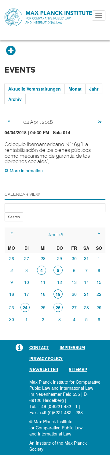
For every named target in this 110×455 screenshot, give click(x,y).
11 (43, 282)
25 (43, 307)
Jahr (93, 89)
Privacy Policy (46, 358)
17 (26, 294)
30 (74, 258)
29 (59, 258)
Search (14, 216)
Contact (39, 347)
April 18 (55, 234)
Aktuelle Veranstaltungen (34, 89)
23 (11, 307)
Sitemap (78, 369)
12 (59, 282)
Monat (75, 89)
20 (74, 294)
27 (26, 258)
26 (11, 258)
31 (86, 258)
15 (99, 282)
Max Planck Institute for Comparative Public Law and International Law (48, 18)
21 (86, 294)
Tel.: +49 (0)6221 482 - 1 (53, 406)
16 (11, 294)
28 (43, 258)
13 (74, 282)
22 (99, 294)
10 (26, 282)
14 (86, 282)
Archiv (15, 99)
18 (43, 294)
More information (26, 170)
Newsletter (43, 369)
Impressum (72, 347)
